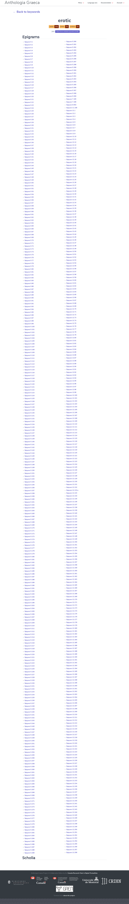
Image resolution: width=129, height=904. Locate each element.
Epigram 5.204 (29, 608)
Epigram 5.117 (29, 375)
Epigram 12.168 (71, 593)
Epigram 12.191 (71, 660)
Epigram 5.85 (29, 283)
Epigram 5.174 (29, 539)
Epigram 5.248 (29, 735)
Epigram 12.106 (71, 412)
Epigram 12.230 (71, 772)
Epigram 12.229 (71, 769)
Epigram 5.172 (29, 533)
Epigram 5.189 (29, 582)
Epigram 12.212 (71, 720)
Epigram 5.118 (29, 378)
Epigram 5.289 (29, 853)
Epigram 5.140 (29, 441)
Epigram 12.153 (71, 550)
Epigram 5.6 (29, 56)
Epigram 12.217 (71, 734)
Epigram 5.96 (29, 315)
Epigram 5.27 (29, 116)
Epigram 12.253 (71, 838)
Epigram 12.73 (71, 317)
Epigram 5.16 (29, 85)
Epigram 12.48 (71, 245)
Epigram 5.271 (29, 801)
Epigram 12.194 (71, 668)
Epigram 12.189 (71, 654)
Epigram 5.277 (29, 818)
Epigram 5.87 (29, 289)
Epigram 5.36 (29, 142)
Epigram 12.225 (71, 757)
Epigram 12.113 (71, 432)
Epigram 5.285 (29, 841)
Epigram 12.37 (71, 214)
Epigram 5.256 (29, 758)
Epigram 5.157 (29, 490)
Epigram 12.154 (71, 553)
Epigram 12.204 (71, 697)
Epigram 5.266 (29, 786)
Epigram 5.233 (29, 692)
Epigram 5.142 (29, 447)
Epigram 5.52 (29, 188)
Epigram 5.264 (29, 781)
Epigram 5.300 (71, 70)
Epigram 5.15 (29, 82)
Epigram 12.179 (71, 625)
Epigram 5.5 (29, 53)
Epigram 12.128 (71, 476)
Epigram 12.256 (71, 846)
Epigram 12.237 (71, 792)
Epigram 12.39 (71, 220)
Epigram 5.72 (29, 246)
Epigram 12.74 (71, 320)
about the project (69, 895)
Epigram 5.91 (29, 300)
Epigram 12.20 (71, 165)
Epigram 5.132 (29, 418)
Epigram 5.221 (29, 657)
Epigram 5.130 (29, 413)
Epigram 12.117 (71, 444)
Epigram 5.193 (29, 594)
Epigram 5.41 (29, 157)
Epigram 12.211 (71, 717)
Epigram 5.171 (29, 531)
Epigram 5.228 (29, 677)
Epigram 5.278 (29, 821)
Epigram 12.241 (71, 803)
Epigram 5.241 (29, 715)
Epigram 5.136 (29, 430)
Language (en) (92, 3)
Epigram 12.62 (71, 286)
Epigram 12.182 (71, 634)
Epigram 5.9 (29, 65)
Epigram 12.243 (71, 809)
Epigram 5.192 (29, 591)
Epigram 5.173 (29, 536)
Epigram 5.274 (29, 809)
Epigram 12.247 (71, 821)
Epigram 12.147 (71, 533)
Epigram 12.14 (71, 148)
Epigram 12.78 (71, 332)
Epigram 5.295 (71, 56)
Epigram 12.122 (71, 458)
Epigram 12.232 (71, 777)
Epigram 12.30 (71, 194)
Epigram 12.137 (71, 504)
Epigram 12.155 (71, 556)
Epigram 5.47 (29, 174)
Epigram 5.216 (29, 643)
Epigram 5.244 (29, 723)
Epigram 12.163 (71, 579)
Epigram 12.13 (71, 145)
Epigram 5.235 (29, 697)
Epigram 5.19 (29, 93)
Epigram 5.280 (29, 827)
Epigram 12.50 (71, 251)
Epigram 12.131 (71, 484)
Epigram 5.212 (29, 631)
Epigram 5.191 (29, 588)
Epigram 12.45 (71, 237)
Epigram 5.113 (29, 364)
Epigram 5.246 (29, 729)
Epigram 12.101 (71, 398)
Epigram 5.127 (29, 404)
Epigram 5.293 (71, 50)
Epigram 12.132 (71, 487)
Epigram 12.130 (71, 481)
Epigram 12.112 (71, 430)
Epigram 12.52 (71, 257)
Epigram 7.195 (71, 99)
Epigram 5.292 (71, 47)
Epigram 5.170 (29, 528)
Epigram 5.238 (29, 706)
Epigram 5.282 (29, 832)
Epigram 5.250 (29, 740)
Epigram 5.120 (29, 384)
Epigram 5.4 (29, 50)
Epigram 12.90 (71, 366)
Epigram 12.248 (71, 823)
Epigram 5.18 (29, 91)
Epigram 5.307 (71, 90)
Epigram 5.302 (71, 76)
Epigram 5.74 (29, 252)
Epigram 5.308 (71, 93)
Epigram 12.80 (71, 337)
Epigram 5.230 (29, 683)
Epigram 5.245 (29, 726)
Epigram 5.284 (29, 838)
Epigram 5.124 (29, 395)
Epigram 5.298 (71, 64)
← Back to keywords (26, 11)
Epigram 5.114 (29, 367)
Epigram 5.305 (71, 84)
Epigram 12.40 (71, 222)
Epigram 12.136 (71, 501)
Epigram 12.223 (71, 752)
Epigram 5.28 (29, 119)
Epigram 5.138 (29, 436)
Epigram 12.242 (71, 806)
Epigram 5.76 (29, 257)
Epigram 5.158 (29, 493)
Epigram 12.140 (71, 513)
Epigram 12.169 (71, 596)
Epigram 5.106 (29, 344)
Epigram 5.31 (29, 128)
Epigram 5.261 (29, 772)
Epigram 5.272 (29, 804)
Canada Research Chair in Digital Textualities (82, 873)
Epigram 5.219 (29, 651)
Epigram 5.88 (29, 292)
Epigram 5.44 (29, 165)
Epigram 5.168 (29, 522)
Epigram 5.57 (29, 203)
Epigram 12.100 (71, 395)
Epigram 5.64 (29, 223)
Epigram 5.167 (29, 519)
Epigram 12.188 (71, 651)
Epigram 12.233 (71, 780)
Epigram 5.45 (29, 168)
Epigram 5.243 (29, 720)
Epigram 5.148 (29, 464)
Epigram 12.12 (71, 142)
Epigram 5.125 (29, 398)
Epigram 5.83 (29, 277)
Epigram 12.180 (71, 628)
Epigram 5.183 (29, 565)
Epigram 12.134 (71, 496)
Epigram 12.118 (71, 447)
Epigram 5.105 (29, 341)
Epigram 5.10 (29, 67)
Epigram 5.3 (29, 47)
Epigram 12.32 (71, 199)
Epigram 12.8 (70, 130)
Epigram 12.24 (71, 176)
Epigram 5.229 (29, 680)
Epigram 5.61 (29, 214)
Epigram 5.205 (29, 611)
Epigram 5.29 (29, 122)
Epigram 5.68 (29, 234)
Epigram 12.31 (71, 197)
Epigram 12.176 (71, 616)
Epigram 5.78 (29, 263)
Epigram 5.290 (71, 41)
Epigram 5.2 (29, 45)
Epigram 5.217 (29, 646)
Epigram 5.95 (29, 312)
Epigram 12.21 (71, 168)
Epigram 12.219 (71, 740)
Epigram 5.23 (29, 105)
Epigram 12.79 (71, 335)
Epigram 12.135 (71, 499)
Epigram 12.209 (71, 711)
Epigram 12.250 (71, 829)
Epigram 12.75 (71, 323)
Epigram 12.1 (70, 110)
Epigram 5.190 (29, 585)
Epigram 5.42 (29, 160)
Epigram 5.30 (29, 125)
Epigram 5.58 (29, 206)
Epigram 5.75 (29, 254)
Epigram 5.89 (29, 295)
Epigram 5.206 (29, 614)
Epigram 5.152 (29, 476)
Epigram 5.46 (29, 171)
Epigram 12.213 (71, 723)
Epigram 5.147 (29, 462)
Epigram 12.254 (71, 841)
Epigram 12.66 (71, 297)
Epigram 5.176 (29, 545)
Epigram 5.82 (29, 275)
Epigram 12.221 (71, 746)
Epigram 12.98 (71, 389)
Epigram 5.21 (29, 99)
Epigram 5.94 (29, 309)
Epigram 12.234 (71, 783)
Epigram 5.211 (29, 628)
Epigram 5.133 (29, 421)
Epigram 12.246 (71, 818)
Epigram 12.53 (71, 260)
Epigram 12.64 (71, 292)
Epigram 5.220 (29, 654)
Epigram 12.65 (71, 294)
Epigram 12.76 (71, 326)
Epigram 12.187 (71, 648)
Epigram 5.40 (29, 154)
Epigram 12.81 (71, 340)
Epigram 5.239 (29, 709)
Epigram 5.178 (29, 551)
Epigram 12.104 (71, 406)
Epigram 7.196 (71, 102)
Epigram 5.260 (29, 769)
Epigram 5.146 (29, 459)
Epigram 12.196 (71, 674)
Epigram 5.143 (29, 450)
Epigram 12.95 (71, 381)
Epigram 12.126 (71, 470)
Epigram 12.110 (71, 424)
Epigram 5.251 (29, 743)
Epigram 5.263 (29, 778)
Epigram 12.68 (71, 303)
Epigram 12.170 (71, 599)
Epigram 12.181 (71, 631)
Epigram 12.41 (71, 225)
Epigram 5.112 (29, 361)
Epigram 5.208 (29, 620)
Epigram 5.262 (29, 775)
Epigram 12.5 (70, 122)
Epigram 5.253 (29, 749)
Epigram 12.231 (71, 775)
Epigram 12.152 (71, 547)
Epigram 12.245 (71, 815)
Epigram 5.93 (29, 306)
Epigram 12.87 (71, 358)
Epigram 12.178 (71, 622)
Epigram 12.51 (71, 254)
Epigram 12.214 (71, 726)
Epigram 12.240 (71, 800)
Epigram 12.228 (71, 766)
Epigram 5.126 (29, 401)
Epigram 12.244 (71, 812)
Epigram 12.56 (71, 268)
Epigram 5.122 (29, 390)
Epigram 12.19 (71, 162)
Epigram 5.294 (71, 53)
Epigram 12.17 (71, 156)
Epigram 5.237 (29, 703)
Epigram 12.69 (71, 306)
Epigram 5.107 (29, 346)
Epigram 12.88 (71, 361)
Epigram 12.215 (71, 729)
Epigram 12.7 (70, 128)
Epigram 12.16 (71, 153)
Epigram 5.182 (29, 562)
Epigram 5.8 (29, 62)
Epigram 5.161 (29, 502)
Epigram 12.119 (71, 450)
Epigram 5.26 (29, 114)
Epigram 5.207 (29, 617)
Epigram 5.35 (29, 139)
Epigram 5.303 (71, 79)
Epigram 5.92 (29, 303)
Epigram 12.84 (71, 349)
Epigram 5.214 (29, 637)
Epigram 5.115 (29, 369)
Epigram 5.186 (29, 574)
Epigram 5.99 (29, 323)
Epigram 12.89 (71, 363)
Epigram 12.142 (71, 519)
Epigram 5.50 (29, 183)
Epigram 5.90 (29, 298)
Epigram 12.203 (71, 694)
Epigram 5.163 (29, 507)
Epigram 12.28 (71, 188)
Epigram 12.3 (70, 116)
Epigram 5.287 (29, 847)
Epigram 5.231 (29, 686)
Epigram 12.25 (71, 179)
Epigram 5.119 (29, 381)
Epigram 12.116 (71, 441)
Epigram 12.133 (71, 493)
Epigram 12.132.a (72, 490)
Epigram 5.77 (29, 260)
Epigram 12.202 (71, 691)
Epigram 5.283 (29, 835)
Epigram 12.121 (71, 455)
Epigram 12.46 (71, 240)
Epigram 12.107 (71, 415)
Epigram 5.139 (29, 438)
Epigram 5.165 (29, 513)
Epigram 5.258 (29, 763)
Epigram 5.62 (29, 217)
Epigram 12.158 (71, 565)
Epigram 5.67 (29, 231)
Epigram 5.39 (29, 151)
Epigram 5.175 (29, 542)
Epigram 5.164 (29, 510)
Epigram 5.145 (29, 456)
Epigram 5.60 (29, 211)
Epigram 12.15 (71, 151)
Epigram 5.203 (29, 605)
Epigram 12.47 (71, 243)
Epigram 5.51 (29, 185)
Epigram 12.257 (71, 849)
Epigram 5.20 (29, 96)
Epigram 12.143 (71, 521)
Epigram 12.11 (71, 139)
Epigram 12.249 (71, 826)
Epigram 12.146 (71, 530)
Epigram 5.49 (29, 180)
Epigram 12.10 (71, 136)
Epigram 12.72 (71, 314)
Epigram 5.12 (29, 73)
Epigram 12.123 (71, 461)
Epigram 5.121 (29, 387)
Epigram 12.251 (71, 832)
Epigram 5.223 (29, 663)
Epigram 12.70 (71, 309)
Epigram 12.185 (71, 642)
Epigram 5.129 (29, 410)
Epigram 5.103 (29, 335)
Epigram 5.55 (29, 197)
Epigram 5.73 (29, 249)
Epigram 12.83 (71, 346)
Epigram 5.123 (29, 392)
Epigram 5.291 (71, 44)
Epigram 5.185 (29, 571)
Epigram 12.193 (71, 665)
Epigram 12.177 (71, 619)
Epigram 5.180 (29, 556)
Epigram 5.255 (29, 755)
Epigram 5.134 (29, 424)
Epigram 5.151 (29, 473)
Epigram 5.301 (71, 73)
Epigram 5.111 (29, 358)
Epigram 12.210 (71, 714)
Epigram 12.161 (71, 573)
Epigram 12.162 (71, 576)
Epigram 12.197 (71, 677)
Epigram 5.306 (71, 87)
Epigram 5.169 (29, 525)
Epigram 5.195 (29, 600)
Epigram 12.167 (71, 591)
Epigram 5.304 (71, 82)
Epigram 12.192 (71, 662)
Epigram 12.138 (71, 507)
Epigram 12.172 (71, 605)
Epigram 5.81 (29, 272)
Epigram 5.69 (29, 237)
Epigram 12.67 (71, 300)
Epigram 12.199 (71, 683)
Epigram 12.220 (71, 743)
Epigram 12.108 (71, 418)
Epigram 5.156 (29, 487)
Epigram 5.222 (29, 660)
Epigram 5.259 (29, 766)
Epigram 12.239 (71, 798)
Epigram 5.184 (29, 568)
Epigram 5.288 (29, 850)
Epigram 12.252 (71, 835)
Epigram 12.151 (71, 545)
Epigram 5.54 (29, 194)
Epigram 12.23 (71, 174)
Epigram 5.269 (29, 795)
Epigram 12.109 (71, 421)
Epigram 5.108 (29, 349)
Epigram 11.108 (71, 107)
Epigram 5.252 (29, 746)
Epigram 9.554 (71, 105)
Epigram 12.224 (71, 754)
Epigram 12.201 (71, 688)
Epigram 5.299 (71, 67)
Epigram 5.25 (29, 111)
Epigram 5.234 (29, 694)
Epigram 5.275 (29, 812)
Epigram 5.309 (71, 96)
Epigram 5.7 (29, 59)
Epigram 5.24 (29, 108)
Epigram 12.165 (71, 585)
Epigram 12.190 (71, 657)
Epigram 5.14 (29, 79)
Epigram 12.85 (71, 352)
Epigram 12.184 (71, 639)
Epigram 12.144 (71, 524)
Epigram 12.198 (71, 680)
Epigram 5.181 (29, 559)
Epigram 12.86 (71, 355)
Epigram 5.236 (29, 700)
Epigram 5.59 (29, 208)
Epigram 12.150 (71, 542)
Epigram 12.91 (71, 369)
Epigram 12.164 (71, 582)
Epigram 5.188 (29, 579)
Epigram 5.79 (29, 266)
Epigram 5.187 (29, 576)
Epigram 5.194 (29, 597)
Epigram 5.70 (29, 240)
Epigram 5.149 (29, 467)
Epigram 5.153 (29, 479)
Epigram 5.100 (29, 326)
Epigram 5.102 (29, 332)
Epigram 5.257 (29, 761)
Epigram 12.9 (70, 133)
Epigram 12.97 (71, 386)
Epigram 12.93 (71, 375)
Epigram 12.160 (71, 570)
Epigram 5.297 (71, 61)
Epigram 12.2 (70, 113)
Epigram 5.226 (29, 671)
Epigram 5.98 (29, 321)
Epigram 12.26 (71, 182)
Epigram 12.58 (71, 274)
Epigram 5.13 (29, 76)
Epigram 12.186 (71, 645)
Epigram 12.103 (71, 404)
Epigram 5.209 (29, 623)
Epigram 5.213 (29, 634)
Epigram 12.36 (71, 211)
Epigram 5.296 (71, 59)
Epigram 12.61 (71, 283)
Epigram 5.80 (29, 269)
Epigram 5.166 (29, 516)
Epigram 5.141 (29, 444)
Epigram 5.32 (29, 131)
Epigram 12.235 (71, 786)
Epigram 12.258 (71, 852)
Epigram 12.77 (71, 329)
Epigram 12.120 (71, 452)
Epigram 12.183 (71, 637)
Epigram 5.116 (29, 372)
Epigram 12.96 (71, 383)
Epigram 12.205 (71, 700)
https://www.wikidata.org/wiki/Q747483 (67, 31)
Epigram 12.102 (71, 401)
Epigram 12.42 (71, 228)
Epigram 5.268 (29, 792)
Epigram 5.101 (29, 329)
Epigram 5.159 (29, 496)
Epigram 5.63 (29, 220)
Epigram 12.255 (71, 844)
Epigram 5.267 (29, 789)
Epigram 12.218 (71, 737)
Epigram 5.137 (29, 433)
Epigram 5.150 (29, 470)
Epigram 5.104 (29, 338)
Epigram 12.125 (71, 467)
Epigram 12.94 (71, 378)
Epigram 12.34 (71, 205)
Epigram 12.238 (71, 795)
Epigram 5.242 (29, 717)
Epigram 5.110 (29, 355)
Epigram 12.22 (71, 171)
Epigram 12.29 (71, 191)
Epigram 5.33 (29, 134)
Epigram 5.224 (29, 666)
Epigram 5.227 (29, 674)
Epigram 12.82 (71, 343)
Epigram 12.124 (71, 464)
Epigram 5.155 (29, 484)
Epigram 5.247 (29, 732)
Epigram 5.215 (29, 640)
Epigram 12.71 (71, 312)
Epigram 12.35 (71, 208)
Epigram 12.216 (71, 731)
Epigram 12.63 (71, 289)
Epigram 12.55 (71, 266)
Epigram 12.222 (71, 749)
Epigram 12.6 (70, 125)
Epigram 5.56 (29, 200)
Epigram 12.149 (71, 539)
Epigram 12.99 (71, 392)
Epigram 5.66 (29, 229)
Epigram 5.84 (29, 280)
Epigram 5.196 (29, 602)
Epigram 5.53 (29, 191)
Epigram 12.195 (71, 671)
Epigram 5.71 (29, 243)
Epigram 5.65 (29, 226)
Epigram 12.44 (71, 234)
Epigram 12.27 (71, 185)
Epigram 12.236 (71, 789)
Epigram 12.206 (71, 703)
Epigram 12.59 (71, 277)
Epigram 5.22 (29, 102)
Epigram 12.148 (71, 536)
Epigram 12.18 (71, 159)
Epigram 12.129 (71, 478)
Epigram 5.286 (29, 844)
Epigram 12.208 (71, 708)
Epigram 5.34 (29, 137)
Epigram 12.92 (71, 372)
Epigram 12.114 (71, 435)
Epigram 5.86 (29, 286)
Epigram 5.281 (29, 830)
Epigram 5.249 (29, 738)
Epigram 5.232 (29, 689)
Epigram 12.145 (71, 527)
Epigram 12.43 (71, 231)
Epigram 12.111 (71, 427)
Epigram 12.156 (71, 559)
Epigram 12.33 (71, 202)
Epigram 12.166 (71, 588)
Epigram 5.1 (29, 42)
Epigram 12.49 (71, 248)
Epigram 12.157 (71, 562)
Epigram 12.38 (71, 217)
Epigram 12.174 (71, 611)
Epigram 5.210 (29, 625)
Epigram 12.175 (71, 614)
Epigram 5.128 (29, 407)
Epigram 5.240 (29, 712)
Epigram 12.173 (71, 608)
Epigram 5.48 (29, 177)
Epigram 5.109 (29, 352)
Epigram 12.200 (71, 685)
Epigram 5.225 (29, 669)
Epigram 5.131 (29, 415)
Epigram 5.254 (29, 752)
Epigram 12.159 (71, 568)
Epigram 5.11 (29, 70)
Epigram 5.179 (29, 554)
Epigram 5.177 (29, 548)
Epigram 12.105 (71, 409)
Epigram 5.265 (29, 784)
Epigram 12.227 (71, 763)
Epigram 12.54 (71, 263)
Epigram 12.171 (71, 602)
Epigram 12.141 (71, 516)
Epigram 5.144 (29, 453)
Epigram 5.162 (29, 505)
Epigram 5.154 (29, 482)
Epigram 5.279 (29, 824)
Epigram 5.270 (29, 798)
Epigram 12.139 (71, 510)
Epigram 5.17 (29, 88)
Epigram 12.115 (71, 438)
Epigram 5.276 (29, 815)
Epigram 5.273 (29, 807)
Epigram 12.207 (71, 706)
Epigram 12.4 (70, 119)
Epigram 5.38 (29, 148)
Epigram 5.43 (29, 162)
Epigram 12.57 (71, 271)
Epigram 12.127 (71, 473)
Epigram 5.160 (29, 499)
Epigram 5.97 (29, 318)
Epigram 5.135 (29, 427)
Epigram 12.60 (71, 280)
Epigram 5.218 (29, 648)
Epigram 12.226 (71, 760)
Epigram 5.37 (29, 145)
